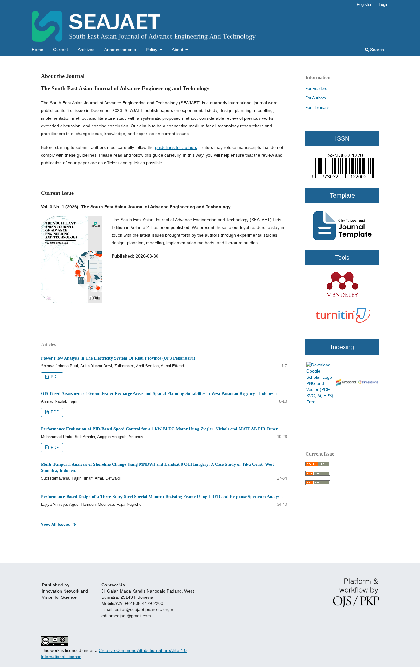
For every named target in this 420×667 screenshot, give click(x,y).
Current (60, 49)
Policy (152, 49)
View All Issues (55, 524)
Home (37, 49)
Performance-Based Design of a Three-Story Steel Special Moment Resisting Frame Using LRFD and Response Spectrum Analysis (161, 496)
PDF (54, 376)
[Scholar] (320, 401)
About (178, 49)
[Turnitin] (342, 330)
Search (376, 49)
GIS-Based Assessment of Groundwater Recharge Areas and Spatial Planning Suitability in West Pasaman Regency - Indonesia (159, 393)
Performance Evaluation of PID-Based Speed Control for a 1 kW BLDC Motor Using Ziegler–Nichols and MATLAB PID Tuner (159, 429)
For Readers (316, 88)
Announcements (120, 49)
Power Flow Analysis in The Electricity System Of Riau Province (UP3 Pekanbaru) (118, 358)
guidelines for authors (176, 147)
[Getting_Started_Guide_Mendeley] (342, 296)
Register (364, 4)
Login (383, 4)
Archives (86, 49)
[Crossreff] (346, 385)
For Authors (315, 98)
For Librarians (317, 107)
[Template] (342, 184)
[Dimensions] (368, 383)
